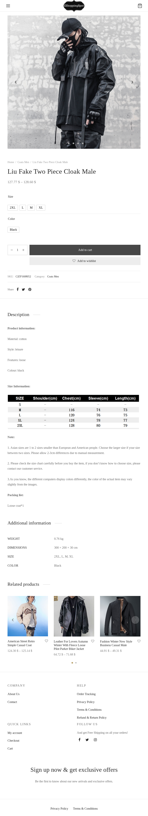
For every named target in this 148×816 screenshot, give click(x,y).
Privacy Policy (86, 702)
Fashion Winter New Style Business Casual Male (116, 643)
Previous (15, 82)
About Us (13, 694)
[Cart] (140, 5)
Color (11, 218)
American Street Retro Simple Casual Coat (21, 643)
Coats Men (23, 162)
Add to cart (85, 250)
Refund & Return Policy (92, 717)
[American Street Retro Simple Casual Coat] (28, 616)
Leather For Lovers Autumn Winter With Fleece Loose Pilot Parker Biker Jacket (71, 645)
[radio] (13, 208)
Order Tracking (86, 694)
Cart (10, 748)
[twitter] (87, 740)
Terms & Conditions (89, 709)
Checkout (13, 740)
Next (132, 82)
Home (11, 162)
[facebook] (79, 740)
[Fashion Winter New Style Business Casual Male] (120, 616)
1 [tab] (72, 663)
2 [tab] (76, 662)
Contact (12, 702)
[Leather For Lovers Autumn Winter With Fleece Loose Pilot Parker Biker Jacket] (74, 616)
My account (15, 732)
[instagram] (95, 740)
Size (10, 196)
